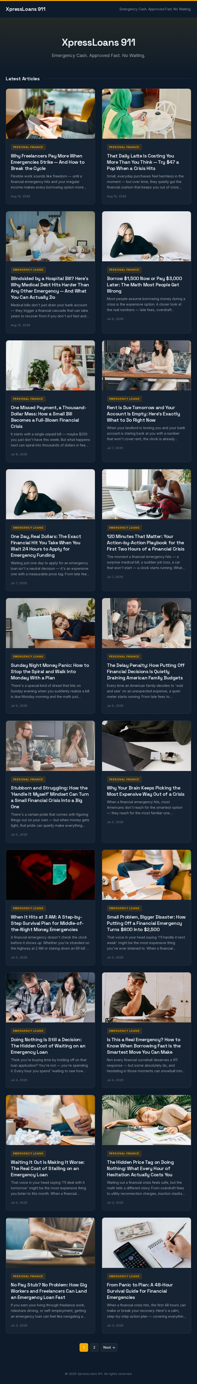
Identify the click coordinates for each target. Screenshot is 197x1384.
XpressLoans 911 (25, 9)
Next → (109, 1347)
